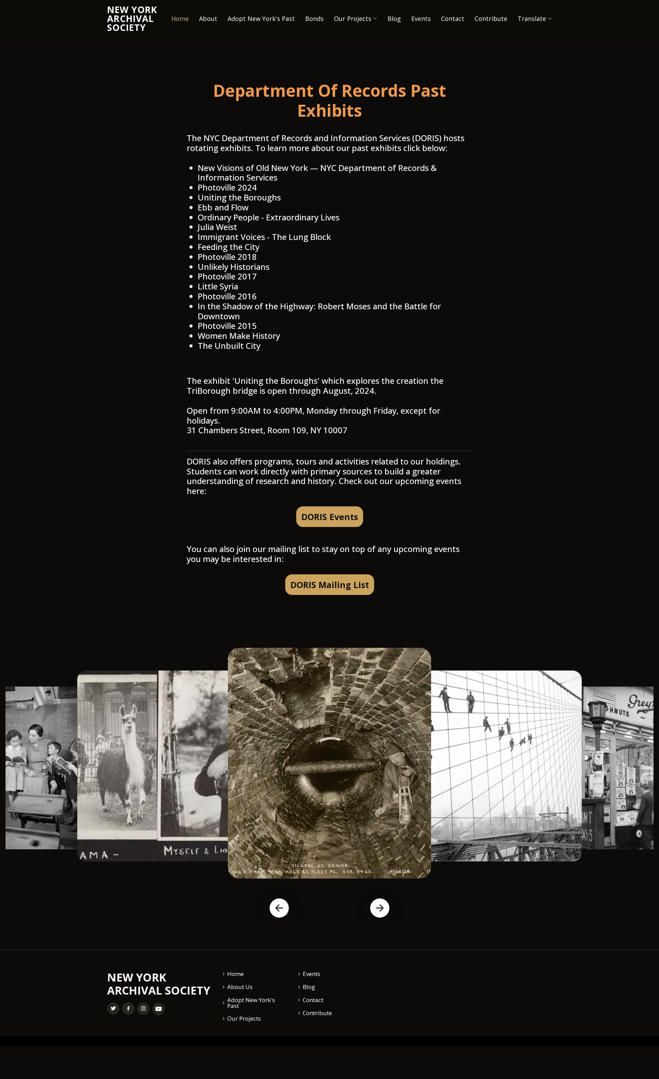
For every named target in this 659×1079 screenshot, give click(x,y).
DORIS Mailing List (329, 584)
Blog (394, 18)
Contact (452, 18)
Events (421, 18)
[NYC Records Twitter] (113, 1008)
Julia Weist (217, 226)
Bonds (314, 18)
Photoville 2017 (227, 276)
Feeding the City (228, 246)
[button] (279, 908)
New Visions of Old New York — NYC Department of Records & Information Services (317, 172)
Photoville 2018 (227, 256)
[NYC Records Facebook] (128, 1008)
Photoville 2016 (227, 296)
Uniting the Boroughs (239, 197)
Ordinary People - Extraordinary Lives (268, 217)
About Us (240, 987)
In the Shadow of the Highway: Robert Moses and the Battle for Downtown (319, 311)
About (208, 18)
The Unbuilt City (229, 345)
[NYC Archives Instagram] (143, 1008)
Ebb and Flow (223, 207)
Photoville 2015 (227, 325)
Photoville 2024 (227, 187)
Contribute (491, 18)
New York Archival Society (132, 18)
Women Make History (239, 335)
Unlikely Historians (233, 266)
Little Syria (218, 286)
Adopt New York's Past (261, 18)
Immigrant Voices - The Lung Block (264, 236)
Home (180, 18)
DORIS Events (329, 517)
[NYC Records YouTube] (158, 1009)
